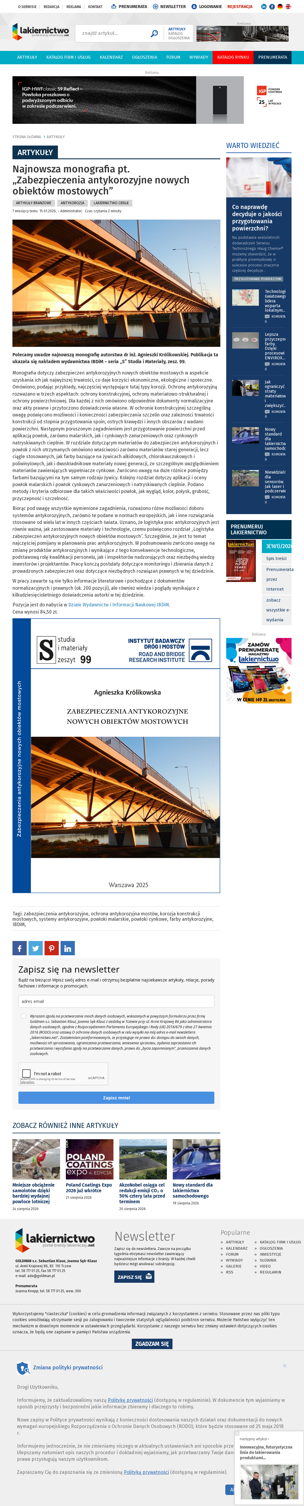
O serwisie (27, 7)
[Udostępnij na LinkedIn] (68, 948)
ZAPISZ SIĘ (130, 1277)
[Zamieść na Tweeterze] (35, 948)
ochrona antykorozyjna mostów (124, 914)
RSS (229, 1272)
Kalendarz (111, 57)
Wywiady (198, 57)
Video (265, 1266)
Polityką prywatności (146, 1472)
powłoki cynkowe (149, 919)
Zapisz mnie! (116, 1098)
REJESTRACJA (239, 6)
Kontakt (95, 7)
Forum (173, 57)
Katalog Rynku (233, 57)
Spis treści (276, 558)
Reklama (73, 7)
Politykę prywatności (130, 1400)
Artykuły (27, 57)
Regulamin (270, 1272)
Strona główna (26, 137)
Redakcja (51, 7)
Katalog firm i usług (68, 57)
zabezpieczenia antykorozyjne (56, 914)
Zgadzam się (153, 1344)
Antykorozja (72, 203)
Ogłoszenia (144, 57)
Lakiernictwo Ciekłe (111, 203)
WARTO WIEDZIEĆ (252, 145)
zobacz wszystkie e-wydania (278, 609)
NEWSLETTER (173, 6)
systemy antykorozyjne (63, 919)
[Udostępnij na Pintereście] (52, 948)
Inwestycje (270, 1254)
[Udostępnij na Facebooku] (19, 948)
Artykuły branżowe (33, 203)
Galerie (234, 1266)
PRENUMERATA (133, 6)
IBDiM (18, 924)
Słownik (268, 1260)
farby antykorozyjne (191, 919)
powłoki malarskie (110, 919)
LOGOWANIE (210, 6)
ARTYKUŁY (56, 137)
